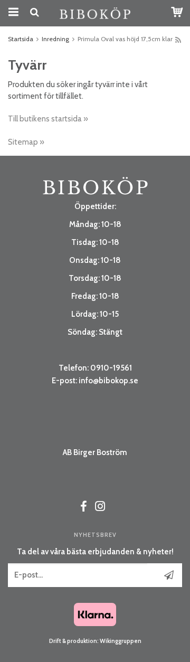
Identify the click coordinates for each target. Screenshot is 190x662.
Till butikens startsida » (48, 119)
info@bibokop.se (108, 380)
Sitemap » (26, 142)
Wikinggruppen (120, 641)
